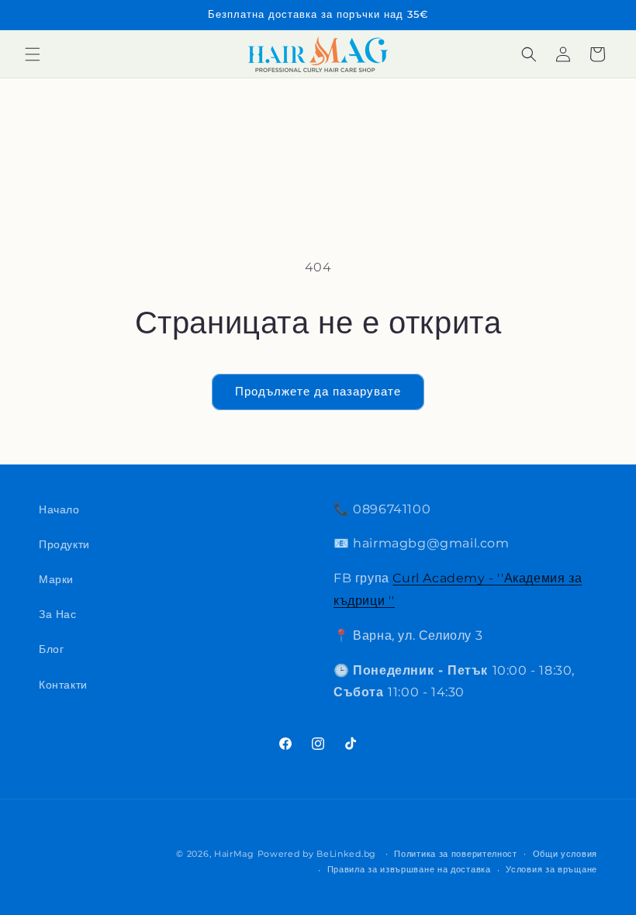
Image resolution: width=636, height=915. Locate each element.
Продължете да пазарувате (318, 391)
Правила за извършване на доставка (409, 869)
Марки (56, 579)
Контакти (63, 685)
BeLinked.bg (346, 853)
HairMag (234, 853)
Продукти (64, 544)
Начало (59, 509)
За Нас (58, 614)
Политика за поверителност (455, 853)
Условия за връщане (551, 869)
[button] (33, 54)
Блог (51, 649)
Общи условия (565, 853)
